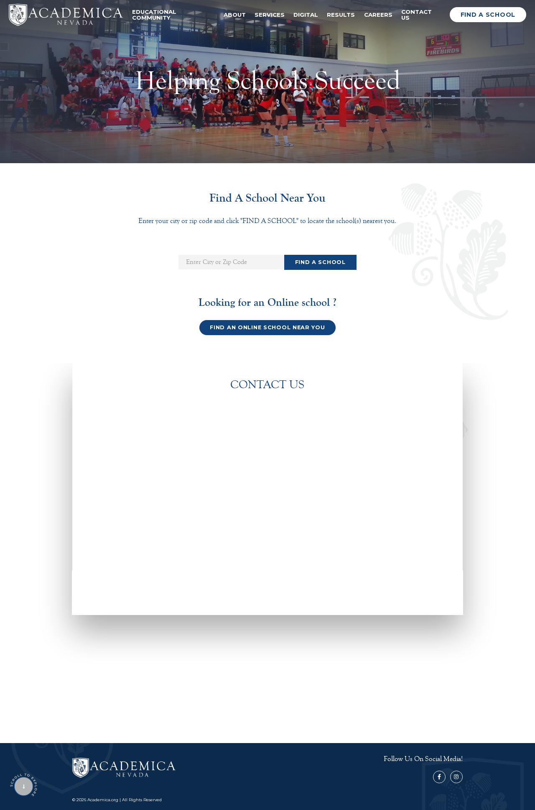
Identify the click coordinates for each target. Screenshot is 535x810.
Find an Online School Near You (267, 327)
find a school (488, 14)
